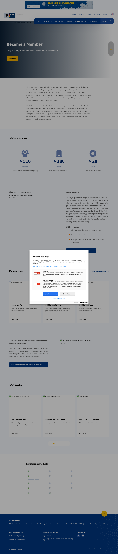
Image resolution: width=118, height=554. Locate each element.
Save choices (67, 294)
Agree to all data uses (50, 294)
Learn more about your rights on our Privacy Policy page (49, 266)
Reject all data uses (59, 298)
